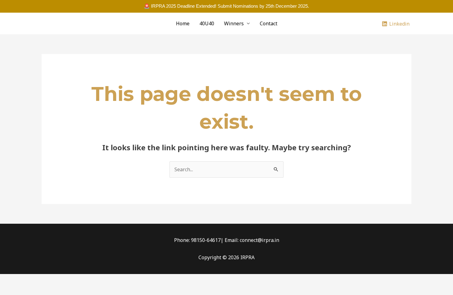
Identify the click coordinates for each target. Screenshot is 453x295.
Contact (268, 23)
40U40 (206, 23)
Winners (234, 23)
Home (183, 23)
